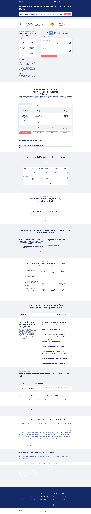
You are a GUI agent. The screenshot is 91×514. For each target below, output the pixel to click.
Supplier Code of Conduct (49, 511)
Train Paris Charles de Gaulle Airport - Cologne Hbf (68, 430)
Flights (32, 1)
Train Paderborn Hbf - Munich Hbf (65, 445)
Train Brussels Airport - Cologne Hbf (65, 442)
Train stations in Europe (66, 491)
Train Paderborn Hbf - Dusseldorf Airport (39, 432)
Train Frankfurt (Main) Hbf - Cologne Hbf (39, 428)
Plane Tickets (42, 490)
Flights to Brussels (43, 494)
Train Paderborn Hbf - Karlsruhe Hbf (52, 423)
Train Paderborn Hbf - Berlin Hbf (24, 399)
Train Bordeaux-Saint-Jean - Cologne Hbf (66, 438)
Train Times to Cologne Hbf (38, 463)
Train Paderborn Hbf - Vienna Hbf (51, 425)
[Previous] (31, 211)
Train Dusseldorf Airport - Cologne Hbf (39, 430)
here (53, 190)
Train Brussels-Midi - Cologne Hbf (65, 425)
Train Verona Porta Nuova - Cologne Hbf (66, 434)
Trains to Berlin (21, 496)
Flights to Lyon (43, 493)
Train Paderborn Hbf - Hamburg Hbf (52, 399)
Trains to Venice (22, 494)
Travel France (64, 497)
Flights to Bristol (43, 497)
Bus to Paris (32, 497)
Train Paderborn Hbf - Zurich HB (24, 440)
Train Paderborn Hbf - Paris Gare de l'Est (53, 428)
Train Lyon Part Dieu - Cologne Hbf (52, 442)
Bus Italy (31, 494)
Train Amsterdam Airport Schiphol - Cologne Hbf (54, 440)
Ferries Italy (53, 496)
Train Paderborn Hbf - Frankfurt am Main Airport (67, 399)
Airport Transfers (65, 493)
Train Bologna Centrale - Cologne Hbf (25, 430)
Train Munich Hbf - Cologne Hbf (64, 440)
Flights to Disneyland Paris (45, 496)
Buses (29, 1)
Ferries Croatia (54, 493)
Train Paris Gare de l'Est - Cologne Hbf (39, 423)
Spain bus (31, 491)
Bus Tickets (32, 490)
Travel (63, 490)
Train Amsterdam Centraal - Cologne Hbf (26, 445)
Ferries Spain (53, 494)
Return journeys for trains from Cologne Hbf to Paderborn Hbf (30, 412)
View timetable (22, 55)
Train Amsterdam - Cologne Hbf (51, 430)
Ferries (35, 1)
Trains (26, 1)
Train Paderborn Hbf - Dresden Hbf (52, 436)
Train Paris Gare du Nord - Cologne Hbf (66, 432)
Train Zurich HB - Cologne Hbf (24, 423)
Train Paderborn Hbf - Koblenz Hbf (52, 445)
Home (20, 463)
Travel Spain (64, 496)
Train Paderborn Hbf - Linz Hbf (64, 428)
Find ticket (22, 43)
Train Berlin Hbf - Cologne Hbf (51, 434)
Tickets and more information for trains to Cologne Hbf (56, 412)
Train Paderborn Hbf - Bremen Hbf (52, 432)
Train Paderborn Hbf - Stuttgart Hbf (38, 445)
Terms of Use (34, 511)
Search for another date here (45, 183)
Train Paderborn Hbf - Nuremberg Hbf (39, 438)
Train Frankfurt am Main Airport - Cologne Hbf (27, 428)
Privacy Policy (40, 511)
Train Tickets (21, 490)
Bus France (32, 493)
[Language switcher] (56, 1)
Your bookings (61, 1)
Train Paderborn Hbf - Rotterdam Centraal (39, 434)
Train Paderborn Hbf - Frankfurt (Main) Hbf (26, 401)
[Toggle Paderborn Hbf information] (70, 387)
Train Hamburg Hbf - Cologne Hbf (38, 440)
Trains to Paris (21, 493)
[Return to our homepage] (22, 1)
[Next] (70, 33)
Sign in (71, 1)
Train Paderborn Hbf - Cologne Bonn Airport (26, 442)
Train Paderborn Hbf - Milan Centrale (38, 436)
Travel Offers (64, 494)
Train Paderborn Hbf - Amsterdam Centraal (39, 399)
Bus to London (32, 496)
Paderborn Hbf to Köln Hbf (42, 378)
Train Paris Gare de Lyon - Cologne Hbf (25, 436)
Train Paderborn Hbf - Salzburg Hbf (38, 442)
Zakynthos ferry (54, 497)
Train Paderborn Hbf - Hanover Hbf (25, 438)
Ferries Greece (54, 491)
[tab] (45, 36)
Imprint (29, 511)
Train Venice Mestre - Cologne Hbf (52, 438)
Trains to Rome (21, 491)
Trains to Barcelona (22, 497)
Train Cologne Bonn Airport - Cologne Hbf (66, 436)
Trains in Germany (28, 463)
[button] (43, 14)
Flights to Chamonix (44, 491)
